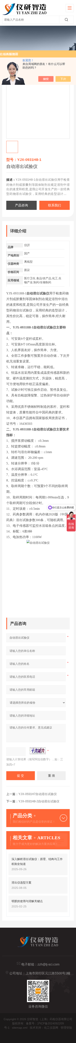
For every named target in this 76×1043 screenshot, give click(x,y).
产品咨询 (21, 205)
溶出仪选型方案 (21, 882)
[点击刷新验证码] (38, 750)
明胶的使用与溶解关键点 (27, 901)
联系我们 (54, 205)
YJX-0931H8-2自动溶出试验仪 (38, 801)
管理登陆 (66, 1027)
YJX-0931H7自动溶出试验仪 (37, 794)
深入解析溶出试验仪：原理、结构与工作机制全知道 (37, 861)
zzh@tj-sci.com (48, 964)
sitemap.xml (19, 1027)
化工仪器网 (51, 1027)
